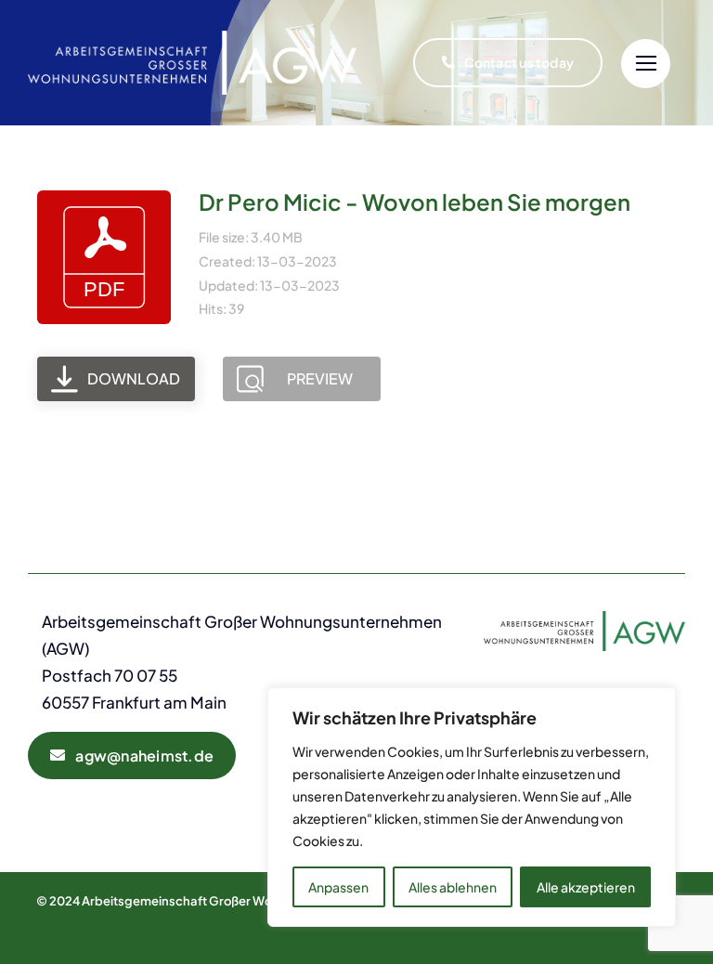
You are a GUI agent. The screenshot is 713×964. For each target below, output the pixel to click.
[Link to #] (645, 63)
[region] (471, 807)
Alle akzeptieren (586, 887)
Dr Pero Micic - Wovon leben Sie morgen (414, 201)
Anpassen (338, 887)
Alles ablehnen (452, 887)
